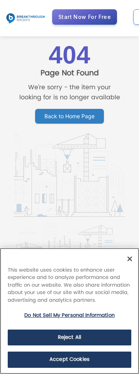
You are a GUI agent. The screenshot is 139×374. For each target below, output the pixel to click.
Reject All (69, 337)
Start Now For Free (84, 17)
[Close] (129, 258)
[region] (69, 311)
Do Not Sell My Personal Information (69, 315)
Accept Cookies (69, 359)
